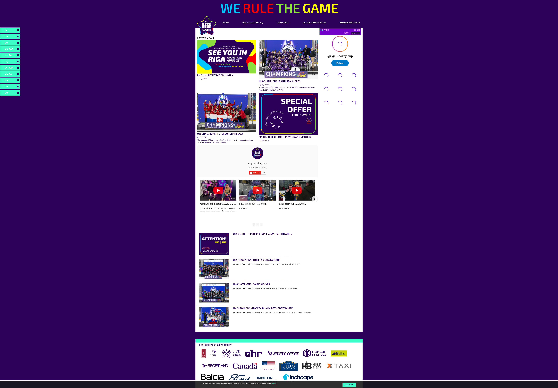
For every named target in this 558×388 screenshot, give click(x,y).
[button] (200, 199)
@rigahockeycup (327, 111)
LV (325, 30)
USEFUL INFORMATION (314, 22)
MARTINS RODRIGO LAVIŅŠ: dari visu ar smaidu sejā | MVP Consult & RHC (218, 204)
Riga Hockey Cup (257, 163)
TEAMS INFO (282, 22)
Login (357, 30)
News (226, 22)
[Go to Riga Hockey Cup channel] (257, 153)
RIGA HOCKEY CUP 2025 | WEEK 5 (253, 204)
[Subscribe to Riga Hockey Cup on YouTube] (257, 173)
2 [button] (257, 225)
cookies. (273, 383)
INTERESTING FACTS (349, 22)
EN (321, 30)
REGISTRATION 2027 (252, 22)
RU (327, 30)
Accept (349, 385)
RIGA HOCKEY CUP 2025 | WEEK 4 (292, 204)
